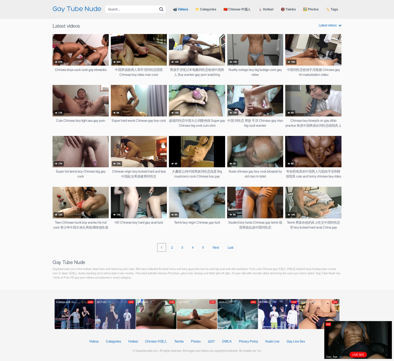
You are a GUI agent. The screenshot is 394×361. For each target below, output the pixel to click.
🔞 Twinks (288, 9)
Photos (195, 341)
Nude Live (272, 341)
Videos (94, 341)
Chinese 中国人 (156, 341)
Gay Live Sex (296, 341)
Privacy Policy (248, 341)
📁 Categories (205, 9)
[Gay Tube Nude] (77, 9)
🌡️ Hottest (266, 9)
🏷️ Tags (332, 9)
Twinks (179, 341)
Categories (113, 341)
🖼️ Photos (310, 9)
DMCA (226, 341)
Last (230, 247)
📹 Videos (180, 9)
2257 (211, 341)
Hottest (133, 341)
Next (216, 247)
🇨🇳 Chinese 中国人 (237, 9)
